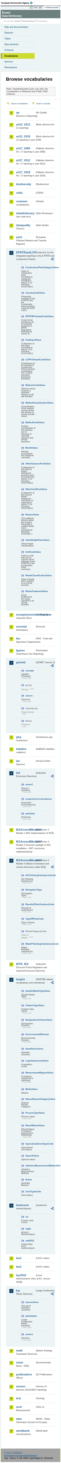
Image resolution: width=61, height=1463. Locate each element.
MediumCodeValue (30, 385)
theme (28, 1179)
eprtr (19, 237)
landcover (22, 1205)
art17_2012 (23, 160)
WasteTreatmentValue (30, 591)
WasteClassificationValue (30, 575)
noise (19, 1362)
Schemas (9, 50)
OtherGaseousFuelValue (30, 463)
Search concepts (43, 104)
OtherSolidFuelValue (30, 489)
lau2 (19, 1266)
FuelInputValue (30, 340)
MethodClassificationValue (30, 403)
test (18, 1398)
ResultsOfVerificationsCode (30, 904)
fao (18, 638)
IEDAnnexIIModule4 (25, 860)
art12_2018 (23, 136)
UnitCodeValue (30, 552)
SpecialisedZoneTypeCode (30, 1144)
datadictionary (25, 213)
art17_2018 (23, 172)
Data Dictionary (28, 21)
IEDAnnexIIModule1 (25, 829)
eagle (28, 1228)
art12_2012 (23, 124)
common (21, 201)
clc (26, 1216)
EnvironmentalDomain (30, 1034)
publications (24, 1374)
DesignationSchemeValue (30, 1020)
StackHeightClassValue (30, 540)
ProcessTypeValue (30, 1113)
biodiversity (23, 184)
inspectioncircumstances (30, 799)
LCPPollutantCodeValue (30, 359)
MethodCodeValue (30, 422)
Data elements (11, 44)
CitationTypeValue (30, 1005)
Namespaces (10, 67)
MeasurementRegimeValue (30, 1072)
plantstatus (30, 1316)
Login (35, 7)
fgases (20, 650)
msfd (19, 1350)
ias (18, 760)
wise (19, 1418)
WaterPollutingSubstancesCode (30, 944)
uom (19, 1406)
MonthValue (30, 448)
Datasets (8, 32)
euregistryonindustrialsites (25, 614)
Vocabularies (11, 56)
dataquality (23, 225)
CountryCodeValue (30, 293)
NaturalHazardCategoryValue (30, 1099)
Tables (7, 38)
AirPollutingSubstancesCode (30, 875)
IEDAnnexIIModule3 (25, 841)
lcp (18, 1290)
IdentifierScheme (30, 1049)
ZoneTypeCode (30, 1191)
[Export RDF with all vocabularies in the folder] (52, 259)
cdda (19, 192)
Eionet (17, 21)
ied (18, 772)
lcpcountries (30, 1302)
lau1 (19, 1258)
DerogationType (30, 889)
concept (29, 670)
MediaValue (30, 1089)
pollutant (30, 813)
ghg (18, 737)
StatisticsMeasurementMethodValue (30, 1165)
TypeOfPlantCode (30, 919)
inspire (20, 979)
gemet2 (21, 662)
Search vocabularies (19, 104)
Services (8, 61)
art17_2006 (23, 148)
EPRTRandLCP (25, 252)
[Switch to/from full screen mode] (41, 7)
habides (21, 749)
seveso (20, 1386)
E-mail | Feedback (13, 1452)
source (29, 695)
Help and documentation (16, 27)
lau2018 (21, 1275)
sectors (29, 1334)
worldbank (23, 1430)
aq (17, 112)
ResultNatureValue (30, 1125)
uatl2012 (29, 1240)
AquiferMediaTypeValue (30, 991)
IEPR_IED (22, 964)
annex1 (29, 784)
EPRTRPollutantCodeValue (30, 316)
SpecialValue (30, 1155)
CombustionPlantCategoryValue (30, 267)
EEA (18, 3)
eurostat (21, 626)
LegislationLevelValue (30, 1060)
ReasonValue (30, 514)
